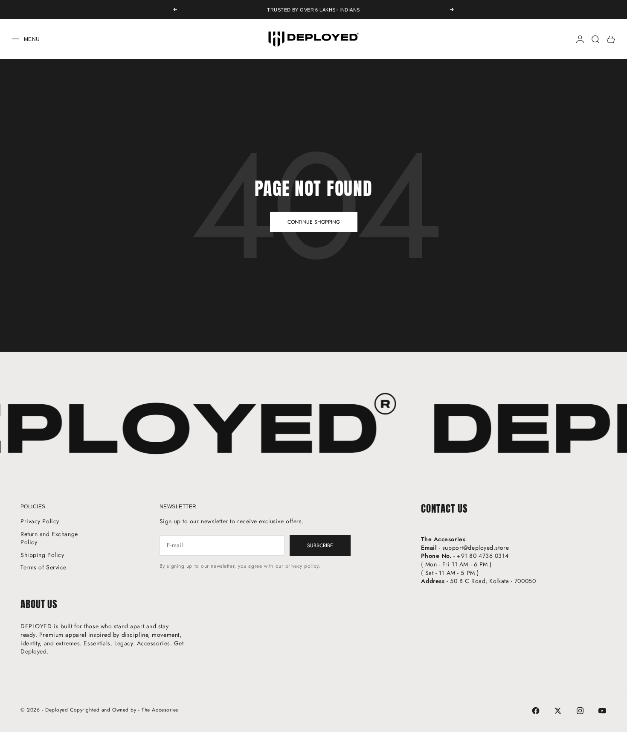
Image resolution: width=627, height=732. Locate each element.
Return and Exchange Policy (49, 538)
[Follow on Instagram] (580, 710)
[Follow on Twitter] (558, 710)
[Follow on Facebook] (535, 710)
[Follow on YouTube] (602, 710)
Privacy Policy (39, 521)
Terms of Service (43, 567)
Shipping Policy (42, 555)
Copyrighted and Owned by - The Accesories (124, 710)
